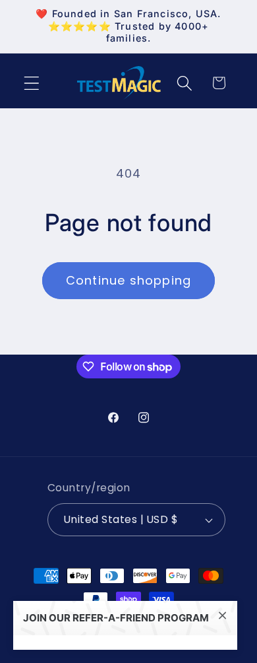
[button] (31, 82)
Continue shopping (128, 280)
